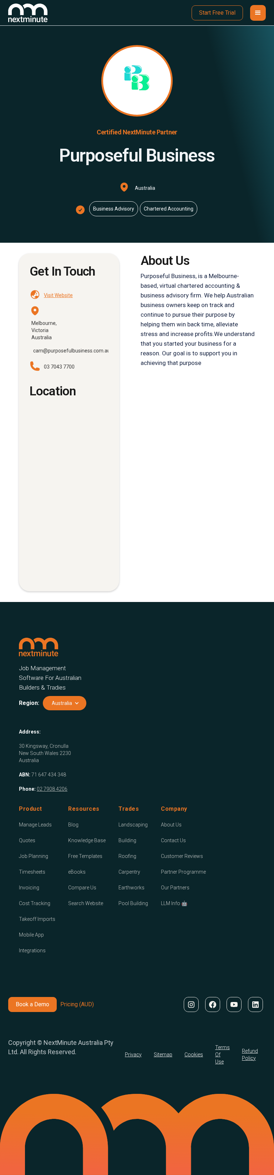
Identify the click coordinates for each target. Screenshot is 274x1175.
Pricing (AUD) (77, 1004)
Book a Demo (32, 1004)
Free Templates (85, 856)
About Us (171, 825)
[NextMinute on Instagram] (191, 1004)
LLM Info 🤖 (174, 903)
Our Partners (175, 887)
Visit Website (58, 295)
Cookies (193, 1054)
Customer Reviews (182, 856)
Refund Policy (250, 1054)
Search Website (85, 903)
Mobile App (31, 935)
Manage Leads (35, 825)
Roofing (127, 856)
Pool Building (133, 903)
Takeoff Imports (37, 919)
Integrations (32, 950)
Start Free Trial (217, 12)
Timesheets (32, 872)
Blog (73, 825)
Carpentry (129, 872)
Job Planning (33, 856)
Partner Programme (183, 872)
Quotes (27, 840)
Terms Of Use (222, 1055)
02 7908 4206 (52, 789)
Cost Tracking (34, 903)
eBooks (77, 872)
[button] (258, 13)
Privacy (133, 1054)
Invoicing (29, 887)
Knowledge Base (87, 840)
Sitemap (163, 1054)
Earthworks (131, 887)
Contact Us (173, 840)
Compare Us (82, 887)
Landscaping (133, 825)
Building (127, 840)
